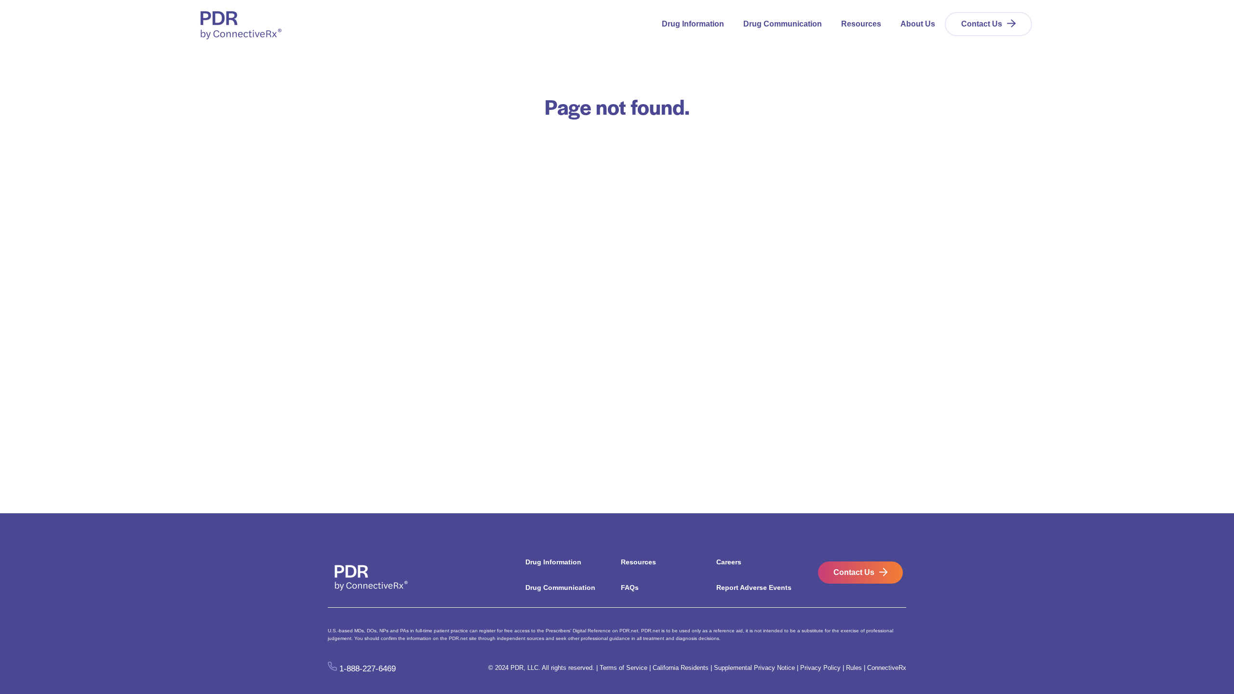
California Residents (681, 667)
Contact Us (981, 24)
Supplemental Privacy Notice (754, 667)
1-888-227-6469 (367, 668)
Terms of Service (623, 667)
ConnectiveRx (886, 667)
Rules (854, 667)
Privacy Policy (820, 667)
